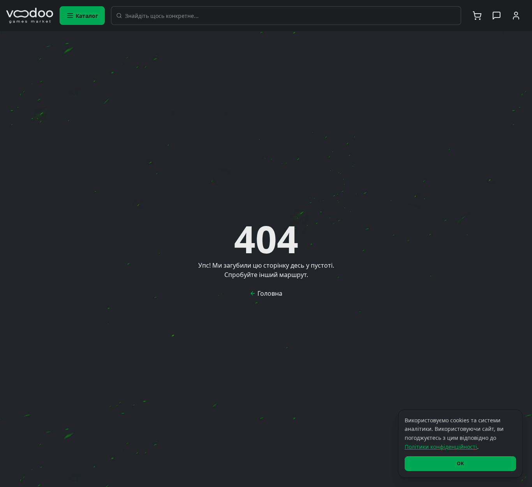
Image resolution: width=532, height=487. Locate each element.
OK (460, 463)
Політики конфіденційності (441, 446)
